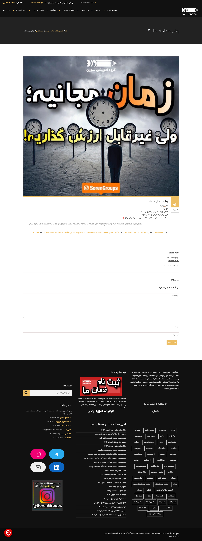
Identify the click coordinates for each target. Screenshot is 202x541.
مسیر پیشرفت (70, 232)
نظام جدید (138, 478)
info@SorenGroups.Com (52, 429)
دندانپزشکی (137, 448)
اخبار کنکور (162, 430)
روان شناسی (148, 460)
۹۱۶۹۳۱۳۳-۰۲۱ (84, 3)
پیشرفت (171, 496)
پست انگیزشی (39, 31)
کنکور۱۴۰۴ (137, 502)
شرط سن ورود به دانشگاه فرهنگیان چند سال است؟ (108, 515)
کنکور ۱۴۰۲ (143, 508)
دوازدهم (173, 454)
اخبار (173, 430)
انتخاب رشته (149, 430)
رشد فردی (173, 460)
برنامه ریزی (104, 232)
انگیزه (111, 232)
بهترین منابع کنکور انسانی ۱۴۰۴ (115, 442)
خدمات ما (85, 10)
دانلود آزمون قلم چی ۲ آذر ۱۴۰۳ (115, 446)
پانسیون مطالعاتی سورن (141, 484)
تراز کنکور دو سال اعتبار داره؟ (116, 490)
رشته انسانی (138, 454)
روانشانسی (160, 460)
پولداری (96, 232)
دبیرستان (149, 448)
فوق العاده (155, 379)
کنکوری (154, 508)
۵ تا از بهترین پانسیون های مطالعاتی (113, 474)
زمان (92, 232)
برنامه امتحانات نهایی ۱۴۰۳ (116, 494)
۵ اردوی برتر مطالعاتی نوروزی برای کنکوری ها (110, 434)
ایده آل (151, 375)
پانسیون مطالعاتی (161, 484)
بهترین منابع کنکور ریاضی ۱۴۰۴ (115, 478)
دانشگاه (174, 448)
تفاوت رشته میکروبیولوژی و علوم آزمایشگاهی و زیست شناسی (104, 458)
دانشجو (136, 442)
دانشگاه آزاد (162, 448)
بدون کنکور (151, 436)
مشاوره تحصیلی (157, 472)
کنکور (149, 496)
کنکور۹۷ (139, 496)
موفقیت (51, 232)
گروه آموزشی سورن (155, 514)
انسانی (137, 430)
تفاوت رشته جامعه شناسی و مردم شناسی (111, 450)
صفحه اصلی (112, 10)
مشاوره (170, 472)
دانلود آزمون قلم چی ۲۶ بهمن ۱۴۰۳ (113, 430)
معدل (173, 478)
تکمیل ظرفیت (149, 442)
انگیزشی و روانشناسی (131, 232)
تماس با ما (6, 10)
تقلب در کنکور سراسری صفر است (115, 498)
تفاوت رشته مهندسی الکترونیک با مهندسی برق (110, 462)
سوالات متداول (38, 10)
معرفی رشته (162, 478)
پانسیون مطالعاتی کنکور (164, 490)
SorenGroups (55, 434)
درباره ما (98, 10)
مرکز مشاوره (155, 466)
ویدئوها (53, 10)
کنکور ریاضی (166, 508)
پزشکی (149, 490)
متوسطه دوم (169, 466)
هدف (46, 232)
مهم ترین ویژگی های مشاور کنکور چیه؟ (112, 507)
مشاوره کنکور (59, 232)
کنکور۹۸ (173, 502)
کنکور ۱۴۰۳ (150, 502)
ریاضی (136, 460)
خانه (66, 31)
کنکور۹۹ (78, 232)
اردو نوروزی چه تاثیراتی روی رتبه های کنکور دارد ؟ (109, 502)
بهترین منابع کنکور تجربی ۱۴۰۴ (115, 470)
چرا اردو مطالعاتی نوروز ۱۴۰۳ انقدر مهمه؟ (111, 511)
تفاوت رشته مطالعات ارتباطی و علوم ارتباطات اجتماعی (107, 454)
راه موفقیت (151, 454)
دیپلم (162, 454)
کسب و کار (86, 232)
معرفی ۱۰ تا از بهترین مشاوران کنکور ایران (112, 482)
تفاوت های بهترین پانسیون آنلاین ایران (112, 438)
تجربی (161, 442)
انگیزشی (116, 232)
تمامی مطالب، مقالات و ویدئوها (54, 31)
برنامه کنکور (172, 442)
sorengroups (159, 232)
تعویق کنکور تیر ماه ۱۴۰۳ (117, 486)
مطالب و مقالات (69, 10)
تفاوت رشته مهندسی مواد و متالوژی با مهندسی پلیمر (107, 466)
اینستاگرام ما (21, 10)
